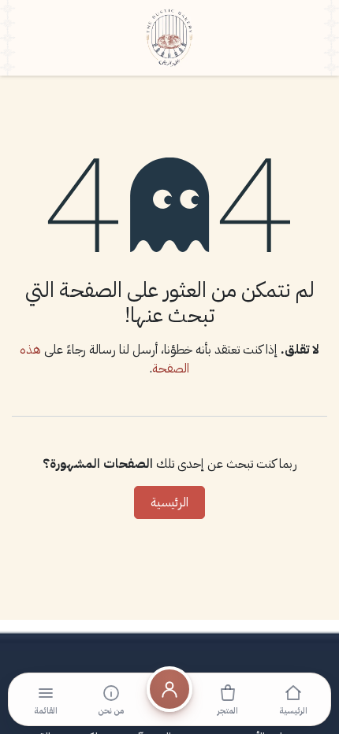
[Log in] (169, 699)
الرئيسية (169, 502)
